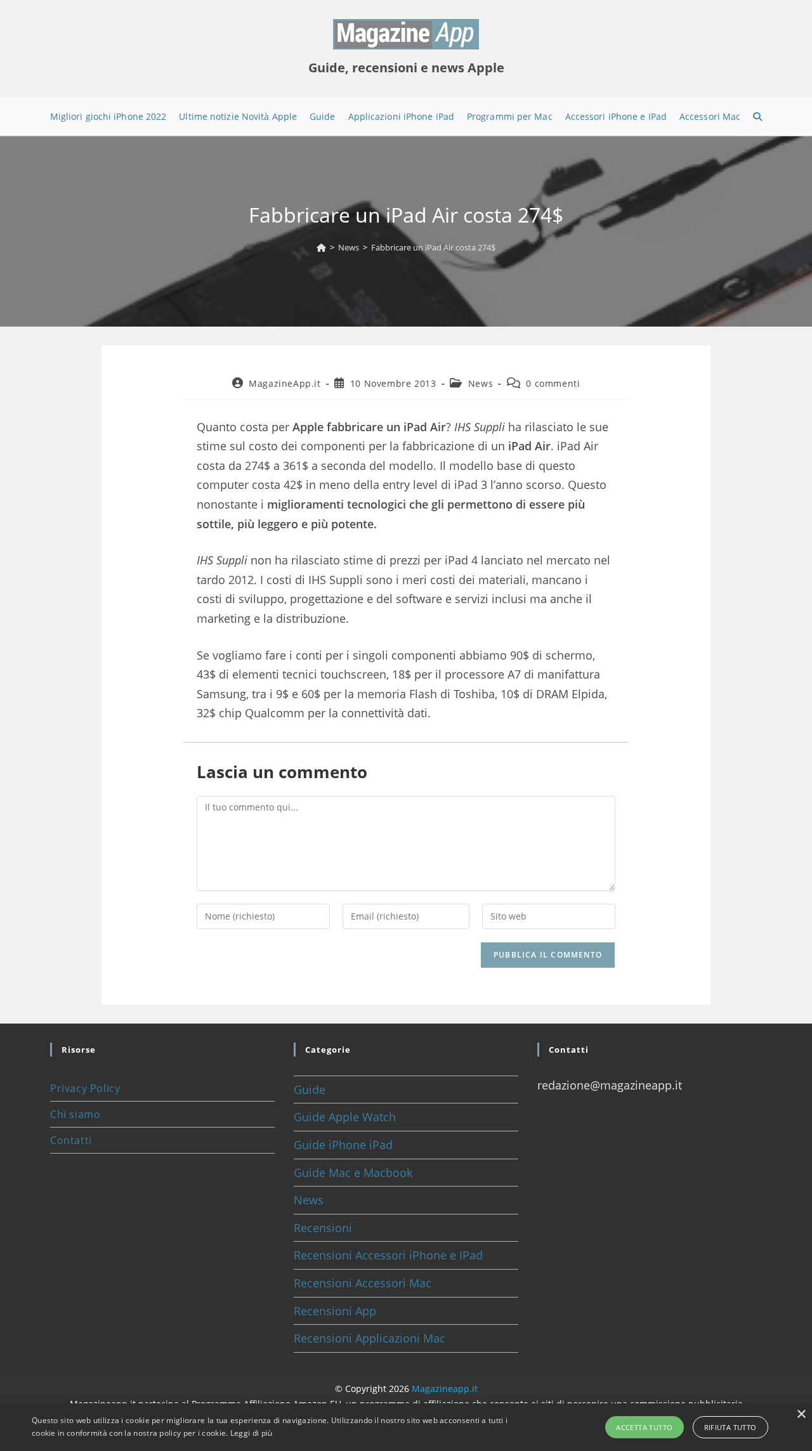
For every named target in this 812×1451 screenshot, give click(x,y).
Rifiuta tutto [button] (730, 1427)
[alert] (406, 1427)
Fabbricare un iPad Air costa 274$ (433, 247)
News (480, 383)
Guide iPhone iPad (343, 1144)
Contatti (71, 1140)
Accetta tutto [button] (644, 1427)
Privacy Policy (85, 1088)
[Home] (321, 247)
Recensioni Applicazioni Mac (369, 1338)
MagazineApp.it (284, 383)
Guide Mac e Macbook (353, 1172)
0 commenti (553, 383)
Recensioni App (335, 1310)
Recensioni (323, 1227)
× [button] (801, 1414)
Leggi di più (251, 1433)
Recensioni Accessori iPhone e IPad (388, 1255)
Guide (309, 1089)
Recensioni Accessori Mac (362, 1283)
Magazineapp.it (445, 1389)
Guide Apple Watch (345, 1116)
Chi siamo (75, 1114)
